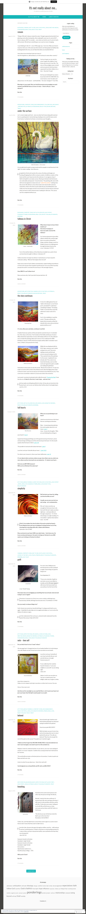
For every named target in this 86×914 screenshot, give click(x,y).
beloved (20, 715)
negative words (50, 403)
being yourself (28, 482)
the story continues (25, 295)
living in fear (43, 634)
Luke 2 (45, 429)
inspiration (21, 106)
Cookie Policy (26, 911)
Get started (54, 1)
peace (34, 555)
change (26, 27)
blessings (20, 27)
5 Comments (20, 205)
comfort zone (29, 104)
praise (46, 711)
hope (19, 484)
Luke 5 (26, 435)
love (43, 403)
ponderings (21, 29)
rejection (35, 29)
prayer (38, 555)
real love (28, 29)
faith (35, 212)
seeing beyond (51, 106)
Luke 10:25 (43, 450)
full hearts (22, 407)
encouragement (39, 104)
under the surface (25, 110)
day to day (32, 27)
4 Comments (20, 97)
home (44, 16)
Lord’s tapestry (54, 16)
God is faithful (40, 27)
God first (51, 782)
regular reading (70, 23)
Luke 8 (43, 446)
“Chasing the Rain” (51, 377)
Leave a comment (22, 283)
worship (23, 896)
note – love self (23, 640)
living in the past (23, 555)
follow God (48, 104)
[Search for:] (70, 81)
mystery (9, 893)
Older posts (31, 871)
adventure (21, 104)
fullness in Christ (24, 218)
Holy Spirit (48, 212)
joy (26, 484)
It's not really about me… (43, 8)
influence (56, 104)
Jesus (47, 27)
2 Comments (20, 626)
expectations (37, 482)
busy (33, 782)
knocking (21, 786)
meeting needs (53, 27)
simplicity (21, 488)
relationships (53, 214)
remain (20, 31)
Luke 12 (49, 454)
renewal (20, 216)
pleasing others (23, 214)
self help (26, 557)
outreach (29, 106)
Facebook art (43, 901)
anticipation (29, 291)
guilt (19, 559)
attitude (20, 403)
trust (40, 29)
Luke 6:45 (36, 442)
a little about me (33, 16)
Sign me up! (66, 37)
